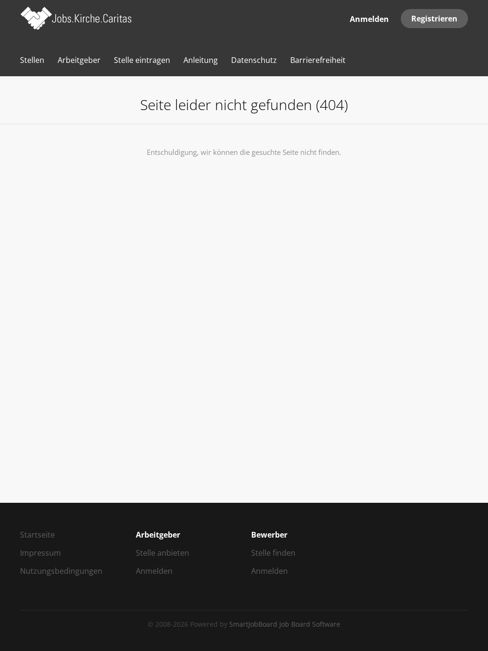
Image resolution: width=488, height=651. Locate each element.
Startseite (37, 534)
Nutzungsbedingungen (61, 571)
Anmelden (369, 19)
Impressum (40, 553)
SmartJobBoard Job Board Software (284, 624)
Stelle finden (273, 553)
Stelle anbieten (162, 553)
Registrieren (434, 18)
